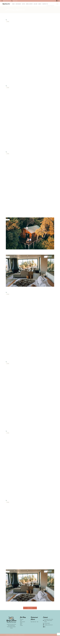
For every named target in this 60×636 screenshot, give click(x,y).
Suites (21, 620)
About (21, 624)
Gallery (21, 622)
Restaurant (21, 619)
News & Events (22, 621)
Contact (21, 625)
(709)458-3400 (15, 0)
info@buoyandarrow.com (6, 0)
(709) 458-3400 (47, 623)
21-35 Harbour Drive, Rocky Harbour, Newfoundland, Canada (48, 620)
